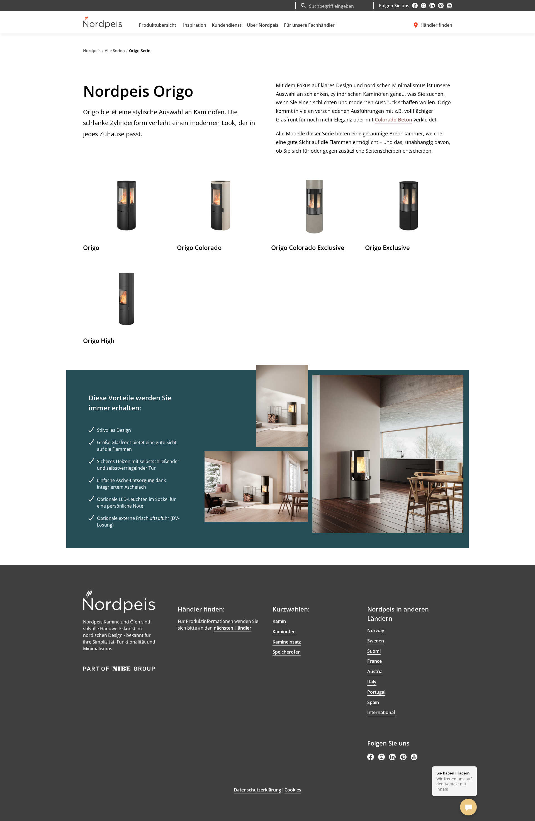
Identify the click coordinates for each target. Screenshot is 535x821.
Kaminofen (284, 631)
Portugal (376, 692)
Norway (375, 630)
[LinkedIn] (432, 5)
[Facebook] (415, 5)
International (381, 712)
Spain (373, 702)
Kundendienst (226, 25)
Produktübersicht (157, 25)
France (374, 661)
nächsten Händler (232, 628)
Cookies (292, 790)
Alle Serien (115, 50)
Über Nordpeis (262, 25)
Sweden (375, 641)
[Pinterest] (441, 5)
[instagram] (423, 5)
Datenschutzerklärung (257, 790)
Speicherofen (287, 652)
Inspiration (194, 25)
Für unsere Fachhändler (309, 25)
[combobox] (339, 5)
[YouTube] (449, 5)
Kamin (279, 621)
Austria (375, 671)
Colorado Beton (393, 119)
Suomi (374, 651)
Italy (371, 682)
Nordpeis (92, 50)
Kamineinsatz (287, 642)
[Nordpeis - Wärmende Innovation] (102, 22)
